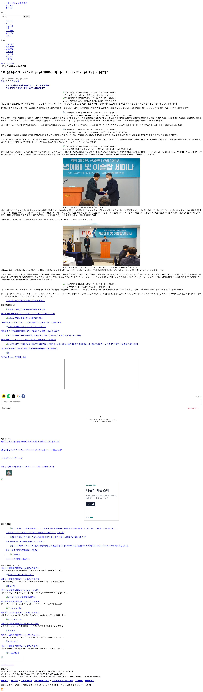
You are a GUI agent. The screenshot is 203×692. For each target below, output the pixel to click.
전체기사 (9, 21)
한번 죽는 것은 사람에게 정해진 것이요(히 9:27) (25, 541)
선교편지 (9, 59)
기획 (7, 28)
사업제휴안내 (26, 681)
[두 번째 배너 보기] (90, 517)
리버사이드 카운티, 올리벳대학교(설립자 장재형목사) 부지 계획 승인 (29, 348)
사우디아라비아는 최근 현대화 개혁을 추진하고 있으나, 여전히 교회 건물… (32, 637)
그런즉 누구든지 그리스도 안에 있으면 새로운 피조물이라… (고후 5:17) (35, 533)
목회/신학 (10, 47)
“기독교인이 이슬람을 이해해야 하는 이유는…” (25, 301)
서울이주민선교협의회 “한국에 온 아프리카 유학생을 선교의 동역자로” (30, 331)
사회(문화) (10, 49)
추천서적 (9, 33)
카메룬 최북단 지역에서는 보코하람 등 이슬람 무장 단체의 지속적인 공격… (32, 648)
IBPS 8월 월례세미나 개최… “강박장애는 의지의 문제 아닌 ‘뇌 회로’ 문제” (31, 322)
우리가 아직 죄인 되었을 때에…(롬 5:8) (22, 550)
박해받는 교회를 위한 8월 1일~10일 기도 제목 (20, 590)
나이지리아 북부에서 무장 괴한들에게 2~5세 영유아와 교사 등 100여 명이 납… (33, 626)
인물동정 (9, 52)
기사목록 (15, 81)
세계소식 (9, 57)
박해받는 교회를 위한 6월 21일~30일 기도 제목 (20, 635)
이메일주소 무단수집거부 (62, 681)
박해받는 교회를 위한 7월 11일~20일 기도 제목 (20, 613)
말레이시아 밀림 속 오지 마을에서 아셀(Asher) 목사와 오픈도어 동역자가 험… (33, 615)
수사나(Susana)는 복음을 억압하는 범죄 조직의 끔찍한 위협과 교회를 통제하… (33, 582)
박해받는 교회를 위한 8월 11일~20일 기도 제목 (20, 579)
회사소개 (4, 681)
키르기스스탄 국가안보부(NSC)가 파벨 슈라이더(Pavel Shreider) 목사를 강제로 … (34, 593)
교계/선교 (10, 44)
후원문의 (9, 8)
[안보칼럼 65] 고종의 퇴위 (11, 458)
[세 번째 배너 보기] (92, 517)
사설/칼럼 (10, 31)
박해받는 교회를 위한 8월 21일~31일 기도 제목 (20, 568)
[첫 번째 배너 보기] (87, 517)
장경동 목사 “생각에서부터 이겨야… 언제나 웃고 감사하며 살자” (28, 314)
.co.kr (7, 665)
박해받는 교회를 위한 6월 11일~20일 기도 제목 (20, 646)
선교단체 (9, 26)
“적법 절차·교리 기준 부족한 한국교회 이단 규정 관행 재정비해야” (28, 340)
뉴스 (7, 23)
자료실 (8, 36)
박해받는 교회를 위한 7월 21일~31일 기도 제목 (20, 601)
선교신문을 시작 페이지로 (16, 3)
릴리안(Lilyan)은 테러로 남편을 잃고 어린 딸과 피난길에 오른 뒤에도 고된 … (32, 604)
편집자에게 (89, 681)
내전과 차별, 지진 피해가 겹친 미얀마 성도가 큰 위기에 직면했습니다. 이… (32, 570)
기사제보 (9, 5)
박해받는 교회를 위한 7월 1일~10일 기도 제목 (20, 624)
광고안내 (14, 681)
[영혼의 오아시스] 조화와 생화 (13, 357)
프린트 (8, 81)
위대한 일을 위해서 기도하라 (18, 559)
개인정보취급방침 (41, 681)
